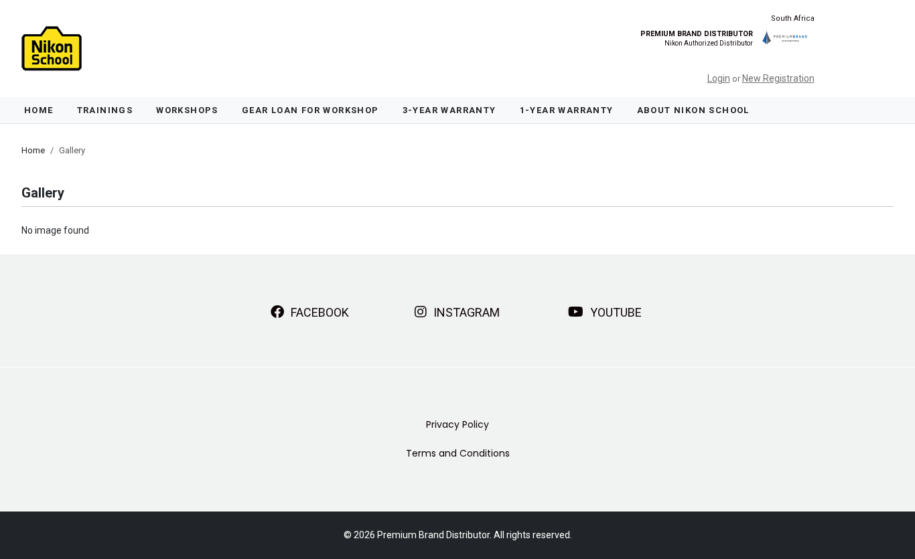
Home (39, 110)
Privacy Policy (457, 424)
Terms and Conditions (458, 453)
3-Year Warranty (449, 110)
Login (718, 78)
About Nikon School (693, 110)
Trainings (105, 110)
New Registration (778, 78)
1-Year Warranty (567, 110)
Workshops (187, 110)
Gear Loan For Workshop (310, 110)
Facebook (318, 312)
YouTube (614, 312)
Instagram (465, 312)
